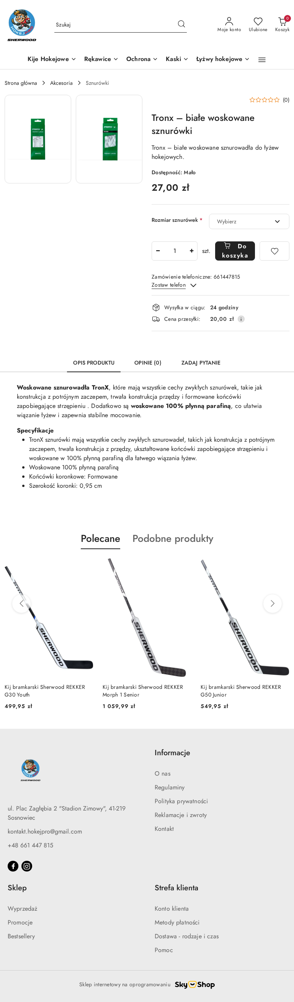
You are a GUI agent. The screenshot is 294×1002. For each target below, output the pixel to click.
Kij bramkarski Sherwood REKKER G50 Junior (241, 690)
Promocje (20, 922)
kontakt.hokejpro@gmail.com (45, 831)
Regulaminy (170, 787)
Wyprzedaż (22, 908)
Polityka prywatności (181, 801)
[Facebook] (13, 866)
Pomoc (164, 950)
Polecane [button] (100, 538)
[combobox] (249, 221)
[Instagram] (26, 866)
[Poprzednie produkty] (21, 604)
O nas (162, 773)
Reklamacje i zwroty (181, 815)
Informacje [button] (172, 752)
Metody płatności (177, 922)
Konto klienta (172, 908)
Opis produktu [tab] (93, 362)
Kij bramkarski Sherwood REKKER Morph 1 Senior (143, 690)
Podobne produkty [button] (172, 538)
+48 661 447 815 (30, 845)
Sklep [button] (17, 887)
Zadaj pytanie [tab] (201, 362)
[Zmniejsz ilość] (157, 251)
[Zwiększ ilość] (191, 251)
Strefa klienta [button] (176, 887)
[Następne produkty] (272, 604)
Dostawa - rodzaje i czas (187, 936)
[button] (262, 60)
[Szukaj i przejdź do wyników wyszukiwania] (181, 25)
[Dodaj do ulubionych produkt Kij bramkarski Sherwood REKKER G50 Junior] (280, 567)
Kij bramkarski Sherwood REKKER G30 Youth (45, 690)
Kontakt (164, 828)
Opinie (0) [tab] (147, 362)
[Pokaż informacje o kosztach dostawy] (241, 319)
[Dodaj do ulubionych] (274, 251)
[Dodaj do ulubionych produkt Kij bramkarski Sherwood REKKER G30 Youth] (84, 567)
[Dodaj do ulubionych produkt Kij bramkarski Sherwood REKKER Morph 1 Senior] (182, 567)
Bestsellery (21, 936)
